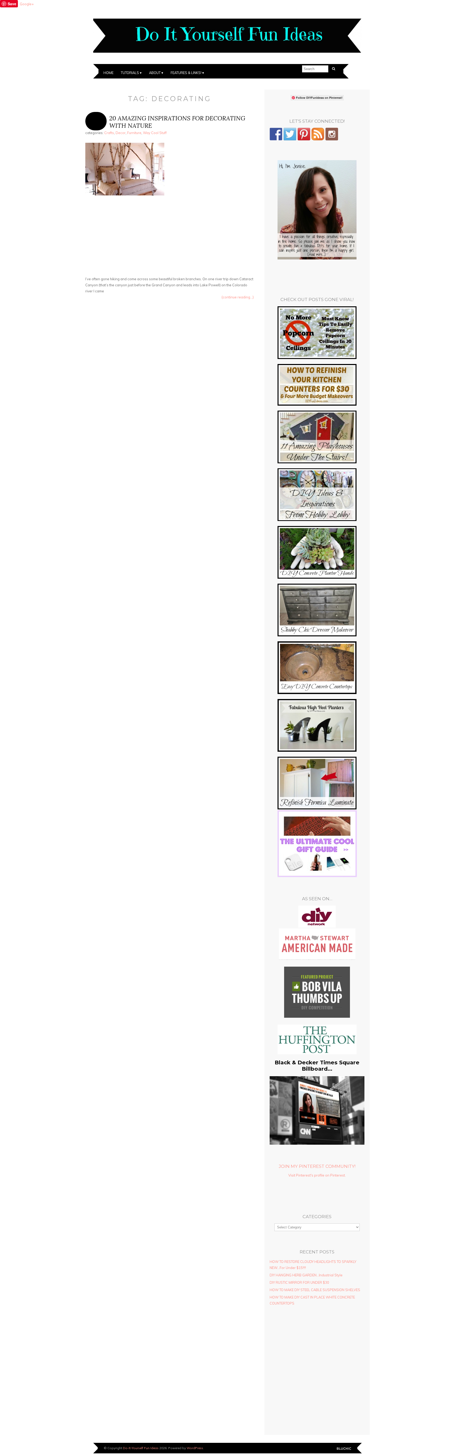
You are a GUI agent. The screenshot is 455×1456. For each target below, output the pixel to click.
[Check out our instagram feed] (331, 134)
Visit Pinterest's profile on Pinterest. (317, 1175)
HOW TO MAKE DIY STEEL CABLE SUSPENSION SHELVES (315, 1290)
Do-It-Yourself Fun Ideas (141, 1448)
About (155, 73)
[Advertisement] (169, 237)
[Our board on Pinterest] (304, 134)
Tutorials (130, 73)
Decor (121, 133)
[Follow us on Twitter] (290, 134)
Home (108, 73)
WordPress (195, 1448)
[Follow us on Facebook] (276, 134)
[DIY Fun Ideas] (317, 258)
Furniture (134, 133)
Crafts (109, 133)
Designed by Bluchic (344, 1448)
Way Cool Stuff (155, 133)
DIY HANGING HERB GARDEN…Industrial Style (306, 1275)
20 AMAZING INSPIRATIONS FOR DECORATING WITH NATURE (177, 121)
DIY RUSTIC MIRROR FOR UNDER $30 (299, 1282)
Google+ (27, 4)
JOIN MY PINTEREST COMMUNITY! (317, 1166)
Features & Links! (186, 73)
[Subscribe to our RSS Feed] (317, 134)
